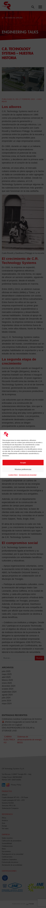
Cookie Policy (13, 475)
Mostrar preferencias (23, 469)
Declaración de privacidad (27, 475)
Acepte (23, 462)
